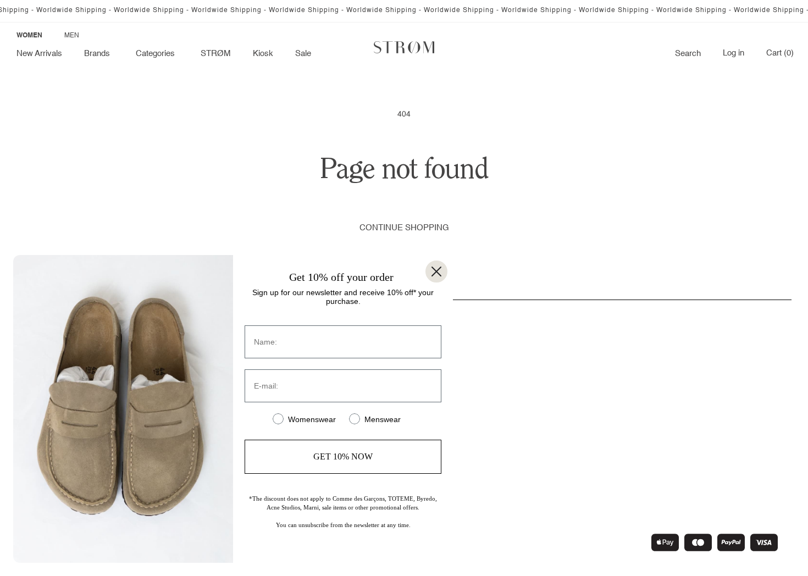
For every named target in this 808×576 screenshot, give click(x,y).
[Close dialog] (436, 272)
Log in (733, 53)
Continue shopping (404, 228)
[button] (99, 54)
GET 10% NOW (343, 456)
